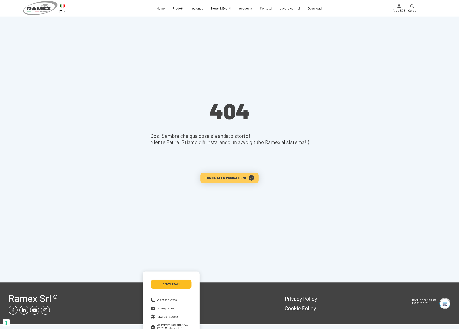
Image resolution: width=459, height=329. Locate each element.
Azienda (197, 8)
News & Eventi (221, 8)
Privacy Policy (301, 298)
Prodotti (178, 8)
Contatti (266, 8)
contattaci (171, 284)
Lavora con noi (290, 8)
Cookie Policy (300, 308)
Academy (245, 8)
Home (161, 8)
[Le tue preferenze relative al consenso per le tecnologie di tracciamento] (6, 322)
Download (315, 8)
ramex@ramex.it (167, 308)
